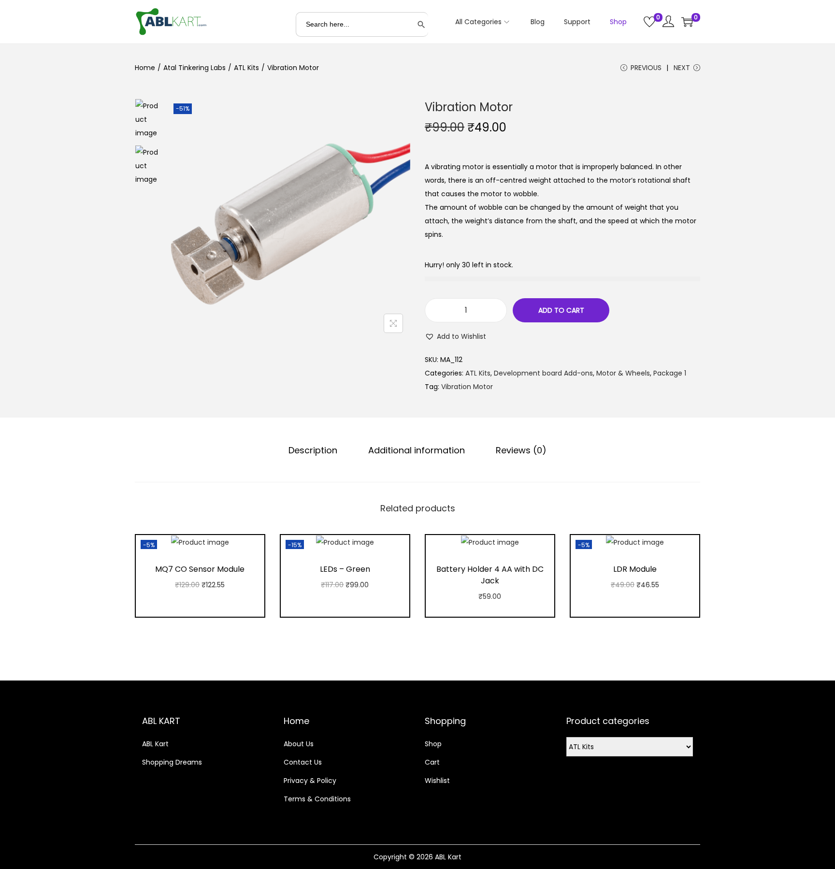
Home (145, 67)
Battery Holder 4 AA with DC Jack (490, 575)
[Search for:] (362, 24)
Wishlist (437, 780)
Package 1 (669, 373)
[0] (649, 22)
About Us (299, 744)
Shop (433, 744)
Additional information (416, 450)
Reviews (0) (521, 450)
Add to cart (561, 310)
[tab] (312, 450)
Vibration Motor (467, 386)
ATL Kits (246, 67)
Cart (432, 762)
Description (312, 450)
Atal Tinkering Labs (194, 67)
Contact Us (303, 762)
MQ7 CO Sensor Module (200, 569)
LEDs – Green (345, 569)
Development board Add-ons (543, 373)
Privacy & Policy (310, 780)
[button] (455, 336)
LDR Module (635, 569)
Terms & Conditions (317, 799)
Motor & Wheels (623, 373)
